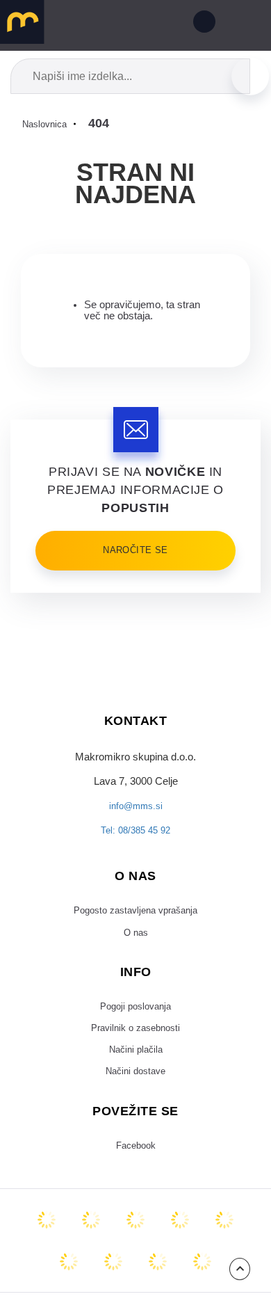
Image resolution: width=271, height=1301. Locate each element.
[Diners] (180, 1245)
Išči (250, 76)
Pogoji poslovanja (135, 1020)
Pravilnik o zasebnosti (136, 1045)
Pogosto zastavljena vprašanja (135, 919)
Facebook (135, 1170)
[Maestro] (91, 1245)
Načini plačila (135, 1069)
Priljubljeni (137, 24)
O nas (135, 944)
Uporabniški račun (201, 24)
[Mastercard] (46, 1245)
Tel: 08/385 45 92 (135, 837)
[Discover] (224, 1245)
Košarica (169, 24)
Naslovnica (47, 123)
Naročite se (135, 550)
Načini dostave (136, 1093)
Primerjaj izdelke (105, 24)
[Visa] (135, 1245)
